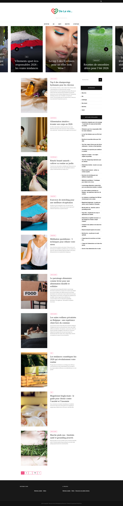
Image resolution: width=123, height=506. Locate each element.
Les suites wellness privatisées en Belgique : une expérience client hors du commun (63, 320)
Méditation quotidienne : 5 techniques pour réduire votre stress (62, 242)
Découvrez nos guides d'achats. (82, 490)
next (106, 49)
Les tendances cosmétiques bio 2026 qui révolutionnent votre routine (63, 359)
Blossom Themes (66, 503)
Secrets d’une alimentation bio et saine (91, 248)
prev (17, 49)
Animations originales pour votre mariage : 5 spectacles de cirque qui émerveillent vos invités (92, 124)
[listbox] (61, 49)
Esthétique (76, 24)
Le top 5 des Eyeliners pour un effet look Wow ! (27, 64)
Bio (53, 24)
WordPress (79, 503)
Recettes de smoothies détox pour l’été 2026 (61, 66)
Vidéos (44, 490)
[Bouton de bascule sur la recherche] (101, 1)
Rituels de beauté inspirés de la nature (91, 229)
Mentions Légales (38, 490)
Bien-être (67, 24)
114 (35, 473)
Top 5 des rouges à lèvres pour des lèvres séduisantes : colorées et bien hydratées (96, 63)
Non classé (27, 56)
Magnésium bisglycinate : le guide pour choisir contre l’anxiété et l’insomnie (62, 398)
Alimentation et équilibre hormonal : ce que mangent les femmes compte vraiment (91, 219)
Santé (59, 24)
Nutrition (46, 24)
